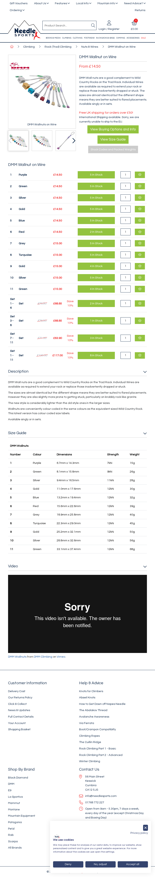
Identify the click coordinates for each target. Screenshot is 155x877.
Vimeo (61, 656)
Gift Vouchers (18, 3)
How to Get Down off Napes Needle (102, 703)
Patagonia (15, 822)
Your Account (17, 723)
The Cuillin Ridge (90, 742)
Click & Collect (17, 703)
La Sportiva (15, 796)
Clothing (77, 38)
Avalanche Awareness (94, 716)
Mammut (14, 803)
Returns (140, 10)
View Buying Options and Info (113, 129)
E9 (9, 790)
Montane (14, 809)
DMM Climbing (43, 656)
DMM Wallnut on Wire (122, 46)
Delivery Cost (16, 691)
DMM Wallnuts (17, 656)
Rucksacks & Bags (105, 38)
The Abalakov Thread (93, 710)
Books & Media (53, 38)
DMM (11, 783)
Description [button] (18, 371)
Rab (11, 834)
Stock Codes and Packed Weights (113, 149)
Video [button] (13, 566)
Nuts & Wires (89, 46)
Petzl (11, 828)
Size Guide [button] (17, 433)
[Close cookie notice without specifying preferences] (145, 828)
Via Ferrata (86, 723)
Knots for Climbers (91, 691)
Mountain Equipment (21, 815)
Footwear (89, 38)
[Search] (93, 25)
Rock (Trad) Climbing (58, 46)
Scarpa (13, 841)
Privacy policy (139, 833)
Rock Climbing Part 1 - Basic (97, 748)
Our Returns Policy (20, 697)
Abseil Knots (87, 697)
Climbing (66, 38)
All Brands (15, 847)
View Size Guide (113, 139)
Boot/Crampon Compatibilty (97, 729)
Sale (143, 38)
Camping (120, 38)
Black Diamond (18, 777)
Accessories (133, 38)
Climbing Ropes (89, 735)
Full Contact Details (21, 716)
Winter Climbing (89, 761)
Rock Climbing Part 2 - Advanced (101, 755)
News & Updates (19, 710)
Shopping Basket (19, 729)
